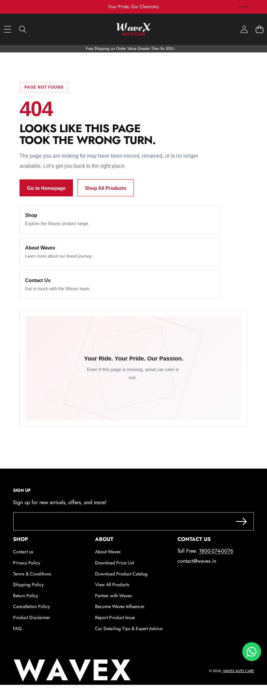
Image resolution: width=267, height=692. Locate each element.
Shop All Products (105, 188)
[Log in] (244, 29)
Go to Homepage (46, 188)
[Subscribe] (241, 521)
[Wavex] (133, 29)
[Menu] (7, 29)
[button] (243, 6)
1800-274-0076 (216, 551)
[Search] (22, 29)
